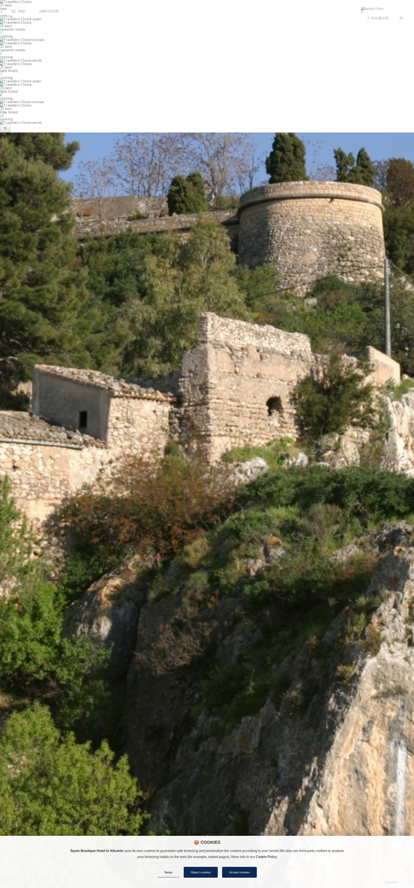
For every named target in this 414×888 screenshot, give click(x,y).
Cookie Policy (266, 857)
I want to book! (48, 11)
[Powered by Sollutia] (207, 882)
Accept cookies (239, 872)
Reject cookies (201, 872)
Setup (168, 872)
